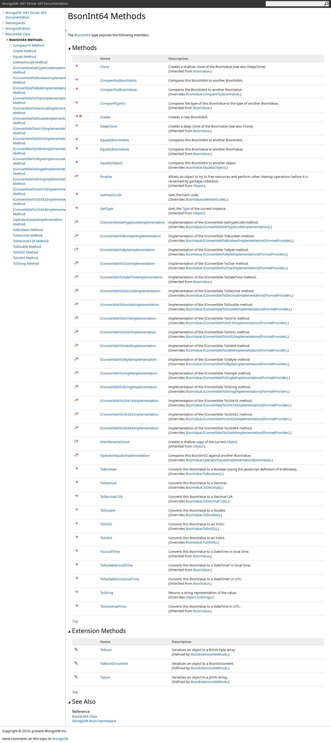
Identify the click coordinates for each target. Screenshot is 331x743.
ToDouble (107, 510)
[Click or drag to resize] (66, 30)
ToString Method (26, 263)
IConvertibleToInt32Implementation (128, 332)
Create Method (24, 51)
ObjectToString (199, 597)
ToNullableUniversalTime (119, 579)
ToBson (106, 649)
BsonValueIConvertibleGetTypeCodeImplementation (228, 226)
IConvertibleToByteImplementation (127, 249)
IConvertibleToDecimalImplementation (130, 291)
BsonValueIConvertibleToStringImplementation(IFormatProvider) (237, 391)
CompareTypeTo (112, 103)
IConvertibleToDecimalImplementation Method (39, 110)
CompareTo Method (28, 45)
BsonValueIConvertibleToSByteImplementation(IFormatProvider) (236, 364)
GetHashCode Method (30, 62)
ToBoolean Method (28, 229)
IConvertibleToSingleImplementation (128, 373)
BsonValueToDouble (203, 514)
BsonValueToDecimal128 (206, 501)
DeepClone (108, 126)
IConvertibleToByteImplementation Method (39, 90)
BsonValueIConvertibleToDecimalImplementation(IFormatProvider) (238, 295)
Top (75, 621)
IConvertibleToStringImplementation (128, 387)
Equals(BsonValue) (114, 149)
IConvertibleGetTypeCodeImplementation (132, 222)
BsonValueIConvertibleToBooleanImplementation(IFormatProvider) (238, 240)
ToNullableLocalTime (116, 565)
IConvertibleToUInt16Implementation (129, 400)
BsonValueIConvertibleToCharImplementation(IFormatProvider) (236, 268)
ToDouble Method (27, 246)
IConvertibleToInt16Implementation (128, 318)
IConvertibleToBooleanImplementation (130, 236)
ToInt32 (106, 524)
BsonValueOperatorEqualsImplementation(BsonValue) (228, 460)
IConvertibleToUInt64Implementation (129, 428)
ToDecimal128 (111, 496)
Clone (104, 66)
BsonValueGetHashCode (206, 199)
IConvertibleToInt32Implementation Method (39, 140)
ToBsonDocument (114, 663)
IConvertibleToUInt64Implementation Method (39, 211)
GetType (106, 208)
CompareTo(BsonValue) (118, 89)
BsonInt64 (82, 35)
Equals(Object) (111, 163)
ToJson (105, 677)
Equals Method (24, 56)
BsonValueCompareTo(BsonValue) (212, 94)
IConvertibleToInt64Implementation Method (39, 150)
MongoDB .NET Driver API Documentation (25, 14)
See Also (84, 702)
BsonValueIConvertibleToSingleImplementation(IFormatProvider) (237, 377)
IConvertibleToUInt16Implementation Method (39, 191)
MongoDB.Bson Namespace (94, 720)
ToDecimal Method (27, 235)
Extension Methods (99, 631)
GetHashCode (110, 194)
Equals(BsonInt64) (114, 140)
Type (186, 208)
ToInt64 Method (25, 257)
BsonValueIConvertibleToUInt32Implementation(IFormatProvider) (237, 418)
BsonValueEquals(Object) (206, 167)
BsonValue (201, 71)
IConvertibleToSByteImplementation (128, 359)
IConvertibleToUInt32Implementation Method (39, 201)
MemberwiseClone (114, 441)
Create (105, 117)
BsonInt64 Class (17, 34)
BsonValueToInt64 (201, 542)
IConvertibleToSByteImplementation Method (39, 161)
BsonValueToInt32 (201, 528)
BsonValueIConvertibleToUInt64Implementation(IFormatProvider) (237, 432)
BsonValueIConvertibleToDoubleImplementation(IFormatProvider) (238, 309)
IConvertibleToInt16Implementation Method (39, 130)
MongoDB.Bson (17, 28)
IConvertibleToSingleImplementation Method (39, 171)
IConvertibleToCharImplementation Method (39, 100)
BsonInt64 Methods (25, 39)
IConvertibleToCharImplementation (127, 263)
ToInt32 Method (25, 252)
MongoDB (60, 738)
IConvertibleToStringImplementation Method (39, 181)
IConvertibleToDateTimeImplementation (131, 277)
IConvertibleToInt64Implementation (128, 345)
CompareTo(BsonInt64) (118, 80)
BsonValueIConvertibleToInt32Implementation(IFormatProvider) (236, 336)
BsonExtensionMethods (209, 654)
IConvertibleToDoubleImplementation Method (39, 120)
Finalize (106, 176)
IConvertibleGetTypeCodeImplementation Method (39, 69)
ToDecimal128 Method (30, 241)
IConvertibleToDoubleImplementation (129, 304)
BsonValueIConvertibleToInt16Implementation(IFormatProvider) (236, 322)
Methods (84, 48)
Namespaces (15, 22)
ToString (106, 592)
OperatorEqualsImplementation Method (37, 221)
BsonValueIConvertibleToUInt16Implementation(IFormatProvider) (237, 405)
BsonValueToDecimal (203, 487)
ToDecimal (108, 483)
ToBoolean (108, 469)
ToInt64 (106, 537)
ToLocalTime (110, 551)
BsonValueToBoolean (204, 473)
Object (198, 185)
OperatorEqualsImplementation (125, 455)
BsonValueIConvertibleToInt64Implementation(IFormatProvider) (236, 350)
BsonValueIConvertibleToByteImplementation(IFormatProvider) (236, 254)
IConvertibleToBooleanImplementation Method (39, 80)
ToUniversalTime (113, 606)
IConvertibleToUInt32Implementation (129, 414)
